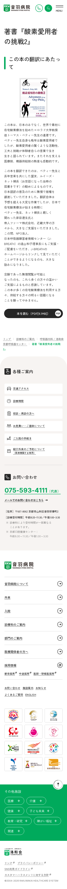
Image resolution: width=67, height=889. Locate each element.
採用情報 (10, 665)
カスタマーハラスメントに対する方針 (26, 875)
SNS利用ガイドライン (17, 869)
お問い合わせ (12, 688)
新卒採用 (9, 673)
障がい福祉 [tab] (44, 821)
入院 (7, 611)
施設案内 (28, 688)
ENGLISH (30, 694)
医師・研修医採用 (44, 673)
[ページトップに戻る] (58, 784)
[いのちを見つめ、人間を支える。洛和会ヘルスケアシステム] (13, 852)
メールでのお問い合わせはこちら (24, 500)
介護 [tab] (33, 801)
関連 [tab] (11, 831)
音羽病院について (16, 584)
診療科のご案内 (14, 624)
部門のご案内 (13, 638)
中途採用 (24, 673)
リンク (8, 863)
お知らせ (41, 688)
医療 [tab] (11, 801)
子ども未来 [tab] (37, 811)
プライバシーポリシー (30, 863)
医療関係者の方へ (16, 651)
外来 (7, 597)
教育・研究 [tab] (15, 821)
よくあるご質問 (13, 694)
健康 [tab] (11, 811)
